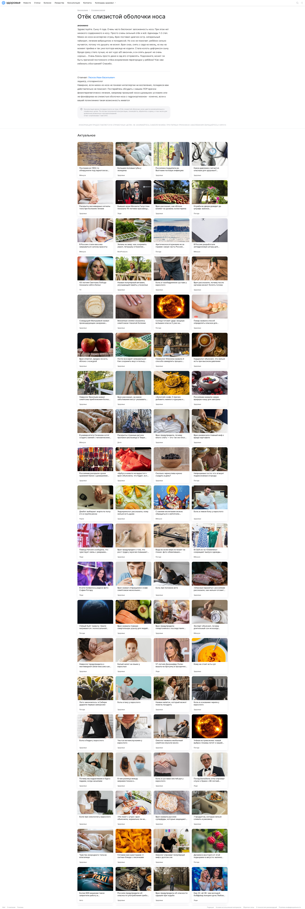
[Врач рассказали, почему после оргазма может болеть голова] (210, 274)
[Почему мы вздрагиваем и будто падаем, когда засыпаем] (95, 770)
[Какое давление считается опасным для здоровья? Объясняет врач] (210, 160)
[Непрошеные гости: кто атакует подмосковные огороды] (210, 465)
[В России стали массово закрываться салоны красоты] (95, 236)
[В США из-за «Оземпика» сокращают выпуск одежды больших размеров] (210, 541)
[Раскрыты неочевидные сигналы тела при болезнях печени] (95, 198)
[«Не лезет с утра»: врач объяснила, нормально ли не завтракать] (133, 808)
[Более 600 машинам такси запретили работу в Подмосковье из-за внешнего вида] (95, 885)
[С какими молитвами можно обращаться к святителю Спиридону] (171, 503)
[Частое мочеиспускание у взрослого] (133, 732)
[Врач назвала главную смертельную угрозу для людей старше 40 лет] (133, 618)
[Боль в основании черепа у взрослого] (210, 694)
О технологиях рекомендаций (266, 907)
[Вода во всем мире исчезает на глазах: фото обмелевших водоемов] (171, 541)
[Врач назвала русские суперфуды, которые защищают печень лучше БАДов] (171, 808)
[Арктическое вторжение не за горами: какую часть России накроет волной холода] (171, 236)
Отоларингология (98, 10)
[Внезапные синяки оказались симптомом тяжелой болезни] (133, 312)
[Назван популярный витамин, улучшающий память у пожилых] (133, 274)
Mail (3, 907)
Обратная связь (248, 907)
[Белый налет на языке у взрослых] (133, 656)
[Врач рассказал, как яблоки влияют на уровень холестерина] (171, 198)
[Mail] (3, 3)
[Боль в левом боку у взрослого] (210, 503)
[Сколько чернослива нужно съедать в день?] (171, 465)
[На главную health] (12, 3)
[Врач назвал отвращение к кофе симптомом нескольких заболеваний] (133, 580)
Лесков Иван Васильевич (101, 77)
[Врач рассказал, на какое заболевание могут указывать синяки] (133, 389)
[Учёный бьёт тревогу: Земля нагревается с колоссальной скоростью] (95, 618)
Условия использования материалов (228, 907)
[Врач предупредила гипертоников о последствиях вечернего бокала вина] (171, 618)
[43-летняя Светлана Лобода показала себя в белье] (95, 274)
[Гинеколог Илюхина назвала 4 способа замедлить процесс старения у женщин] (171, 351)
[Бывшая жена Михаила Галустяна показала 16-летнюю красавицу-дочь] (133, 198)
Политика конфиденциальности (290, 907)
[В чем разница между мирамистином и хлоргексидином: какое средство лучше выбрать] (133, 770)
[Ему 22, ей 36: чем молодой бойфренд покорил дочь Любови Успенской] (210, 885)
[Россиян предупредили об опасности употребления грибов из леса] (133, 885)
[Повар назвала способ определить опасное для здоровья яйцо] (210, 312)
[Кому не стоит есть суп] (210, 656)
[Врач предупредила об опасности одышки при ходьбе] (171, 885)
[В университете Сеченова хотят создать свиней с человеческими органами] (95, 427)
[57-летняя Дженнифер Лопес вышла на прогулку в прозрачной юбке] (171, 656)
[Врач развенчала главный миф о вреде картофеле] (210, 427)
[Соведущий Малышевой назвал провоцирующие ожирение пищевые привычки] (95, 312)
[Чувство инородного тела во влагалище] (95, 847)
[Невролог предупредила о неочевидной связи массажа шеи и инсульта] (95, 656)
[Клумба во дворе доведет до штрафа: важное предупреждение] (210, 198)
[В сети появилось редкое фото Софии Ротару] (95, 580)
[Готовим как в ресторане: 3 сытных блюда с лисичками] (133, 847)
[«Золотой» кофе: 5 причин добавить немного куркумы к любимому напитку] (171, 389)
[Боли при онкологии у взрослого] (95, 808)
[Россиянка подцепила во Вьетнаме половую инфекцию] (171, 160)
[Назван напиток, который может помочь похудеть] (171, 694)
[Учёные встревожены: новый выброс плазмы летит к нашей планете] (210, 732)
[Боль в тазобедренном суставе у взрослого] (171, 274)
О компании (11, 907)
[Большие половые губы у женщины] (133, 160)
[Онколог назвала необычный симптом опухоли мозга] (171, 732)
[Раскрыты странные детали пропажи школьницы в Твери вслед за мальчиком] (133, 427)
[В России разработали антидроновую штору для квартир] (210, 236)
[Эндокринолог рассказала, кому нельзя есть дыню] (133, 503)
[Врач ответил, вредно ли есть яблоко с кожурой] (95, 351)
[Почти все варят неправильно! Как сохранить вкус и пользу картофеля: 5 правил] (133, 351)
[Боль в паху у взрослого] (133, 694)
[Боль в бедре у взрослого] (95, 732)
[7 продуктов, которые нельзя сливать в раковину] (210, 808)
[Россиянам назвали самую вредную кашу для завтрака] (210, 389)
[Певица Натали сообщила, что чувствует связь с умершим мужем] (95, 541)
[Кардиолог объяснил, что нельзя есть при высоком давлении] (210, 351)
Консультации (82, 10)
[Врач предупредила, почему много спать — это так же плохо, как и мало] (171, 427)
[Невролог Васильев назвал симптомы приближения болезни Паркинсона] (95, 389)
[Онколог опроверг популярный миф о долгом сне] (171, 847)
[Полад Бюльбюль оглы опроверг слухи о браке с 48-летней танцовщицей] (210, 770)
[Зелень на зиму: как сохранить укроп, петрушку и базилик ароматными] (133, 236)
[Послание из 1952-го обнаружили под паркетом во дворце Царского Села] (95, 160)
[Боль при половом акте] (171, 580)
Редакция (210, 907)
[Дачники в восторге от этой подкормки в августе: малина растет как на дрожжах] (210, 847)
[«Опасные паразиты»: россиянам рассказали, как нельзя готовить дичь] (210, 580)
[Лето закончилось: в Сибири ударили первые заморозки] (95, 694)
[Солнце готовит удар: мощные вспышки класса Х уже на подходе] (171, 312)
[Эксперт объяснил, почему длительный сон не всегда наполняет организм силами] (210, 618)
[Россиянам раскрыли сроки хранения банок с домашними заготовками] (95, 465)
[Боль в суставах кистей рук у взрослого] (171, 770)
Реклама (20, 907)
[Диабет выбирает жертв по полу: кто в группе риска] (95, 503)
